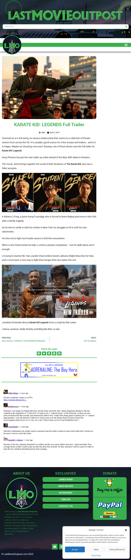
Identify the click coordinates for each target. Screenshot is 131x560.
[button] (126, 530)
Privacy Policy (96, 555)
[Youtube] (55, 547)
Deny (96, 549)
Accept (75, 549)
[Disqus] (49, 421)
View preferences (117, 549)
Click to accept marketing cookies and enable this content (49, 291)
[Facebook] (62, 547)
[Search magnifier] (126, 26)
